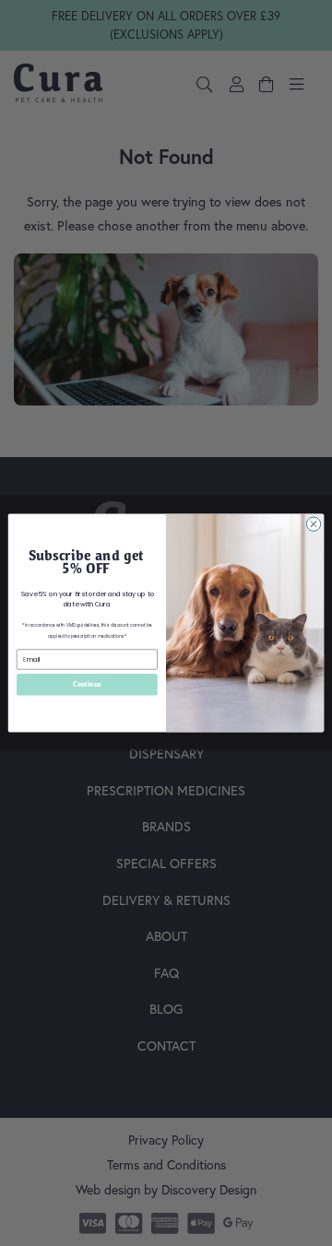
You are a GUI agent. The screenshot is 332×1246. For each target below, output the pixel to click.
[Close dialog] (313, 524)
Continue (87, 684)
